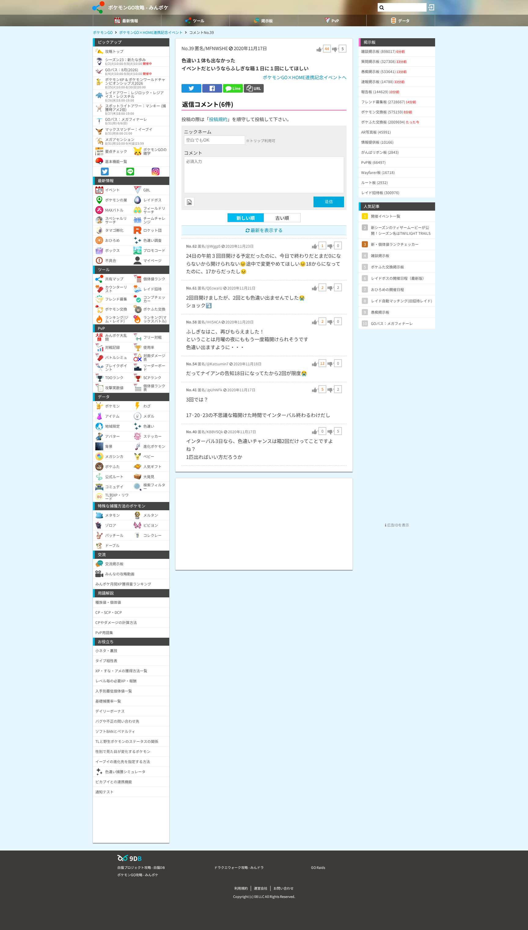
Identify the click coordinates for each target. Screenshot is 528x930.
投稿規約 (218, 119)
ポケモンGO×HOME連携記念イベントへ (304, 77)
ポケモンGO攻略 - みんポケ (138, 7)
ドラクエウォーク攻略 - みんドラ (239, 867)
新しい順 (246, 218)
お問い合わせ (283, 888)
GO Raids (318, 867)
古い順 (282, 218)
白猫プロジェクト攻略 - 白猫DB (141, 867)
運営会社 (260, 888)
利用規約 (241, 888)
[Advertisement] (264, 521)
